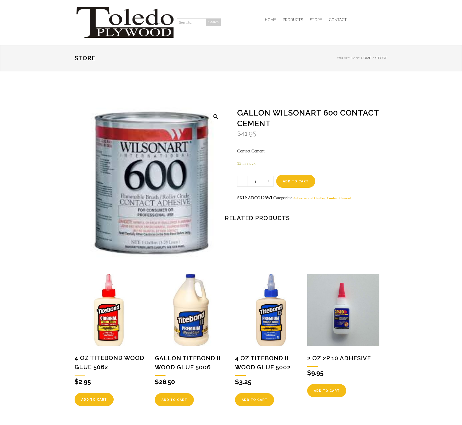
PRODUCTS (293, 20)
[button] (216, 116)
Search (213, 22)
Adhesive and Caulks (309, 198)
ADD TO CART (296, 181)
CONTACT (338, 20)
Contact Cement (339, 198)
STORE (316, 20)
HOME (270, 20)
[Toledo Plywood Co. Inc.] (124, 22)
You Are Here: (348, 58)
